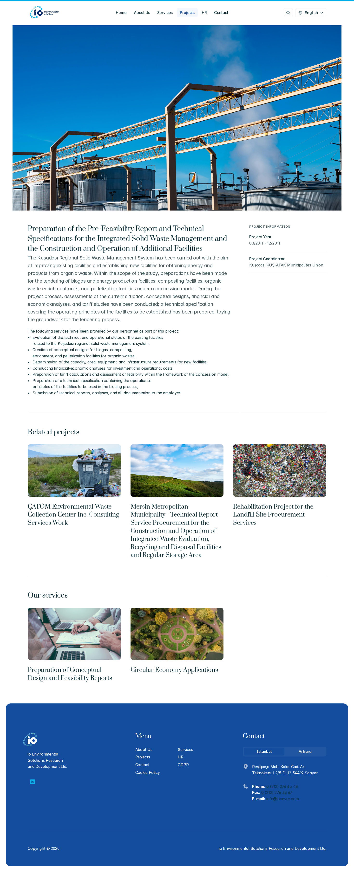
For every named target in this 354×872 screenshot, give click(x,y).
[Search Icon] (288, 12)
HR (181, 757)
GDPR (183, 764)
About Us (143, 749)
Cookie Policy (147, 772)
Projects (142, 757)
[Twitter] (32, 782)
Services (185, 749)
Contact (142, 764)
